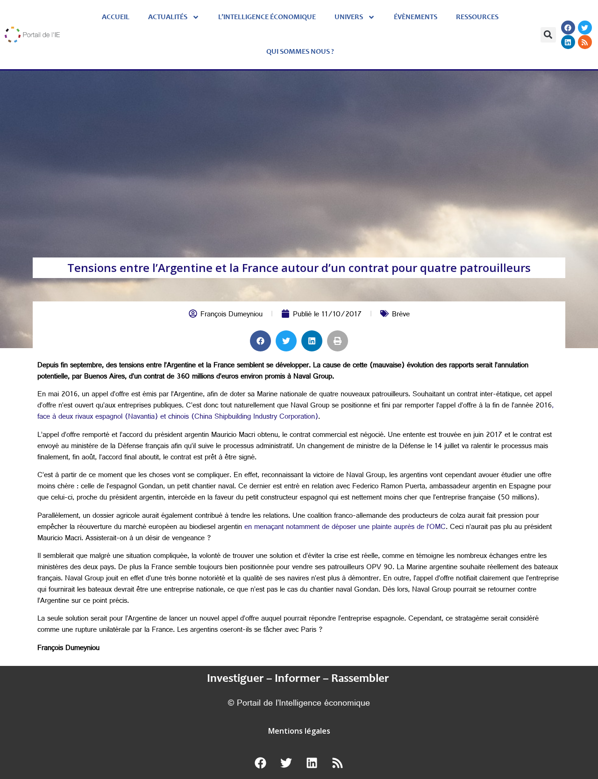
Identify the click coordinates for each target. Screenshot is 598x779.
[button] (548, 35)
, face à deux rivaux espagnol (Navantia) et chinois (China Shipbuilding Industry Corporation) (295, 412)
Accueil (115, 17)
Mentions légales (299, 731)
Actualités (167, 17)
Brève (401, 315)
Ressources (477, 17)
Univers (349, 17)
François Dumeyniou (231, 315)
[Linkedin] (568, 42)
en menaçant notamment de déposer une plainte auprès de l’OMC (345, 528)
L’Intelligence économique (267, 17)
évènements (415, 17)
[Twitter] (585, 28)
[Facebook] (568, 28)
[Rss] (585, 42)
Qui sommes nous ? (300, 52)
